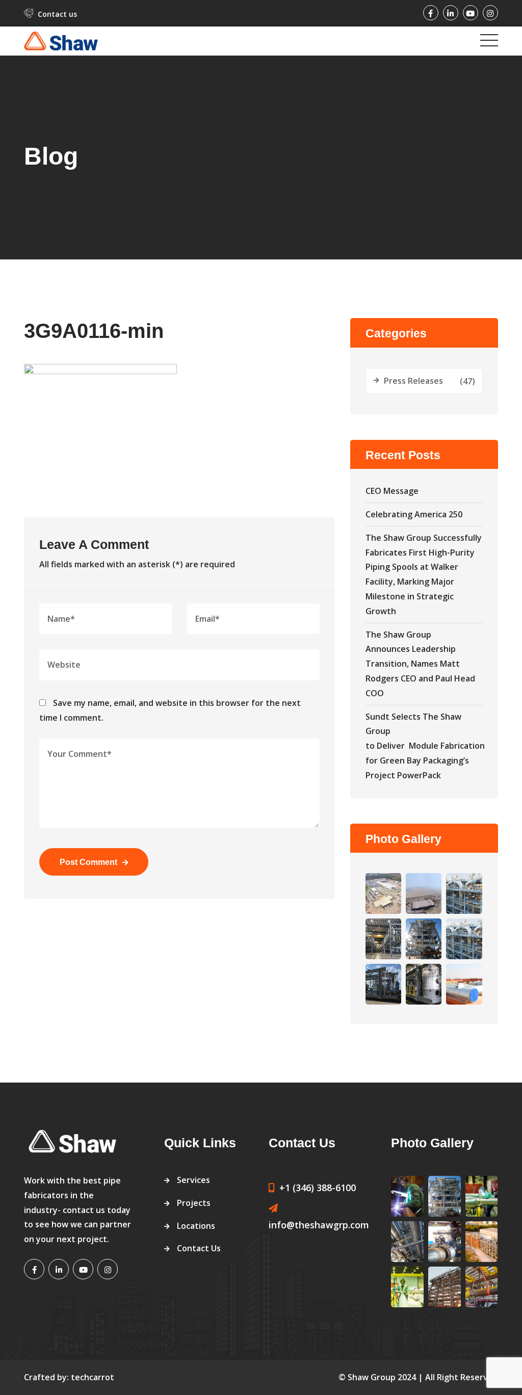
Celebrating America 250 (414, 514)
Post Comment (88, 862)
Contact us (57, 14)
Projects (194, 1202)
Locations (196, 1225)
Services (193, 1180)
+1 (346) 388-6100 (317, 1187)
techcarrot (92, 1377)
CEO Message (392, 490)
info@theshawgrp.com (319, 1225)
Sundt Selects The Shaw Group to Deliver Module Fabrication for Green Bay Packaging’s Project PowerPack (425, 746)
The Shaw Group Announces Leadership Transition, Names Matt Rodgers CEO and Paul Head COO (420, 664)
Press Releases (413, 380)
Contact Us (199, 1248)
